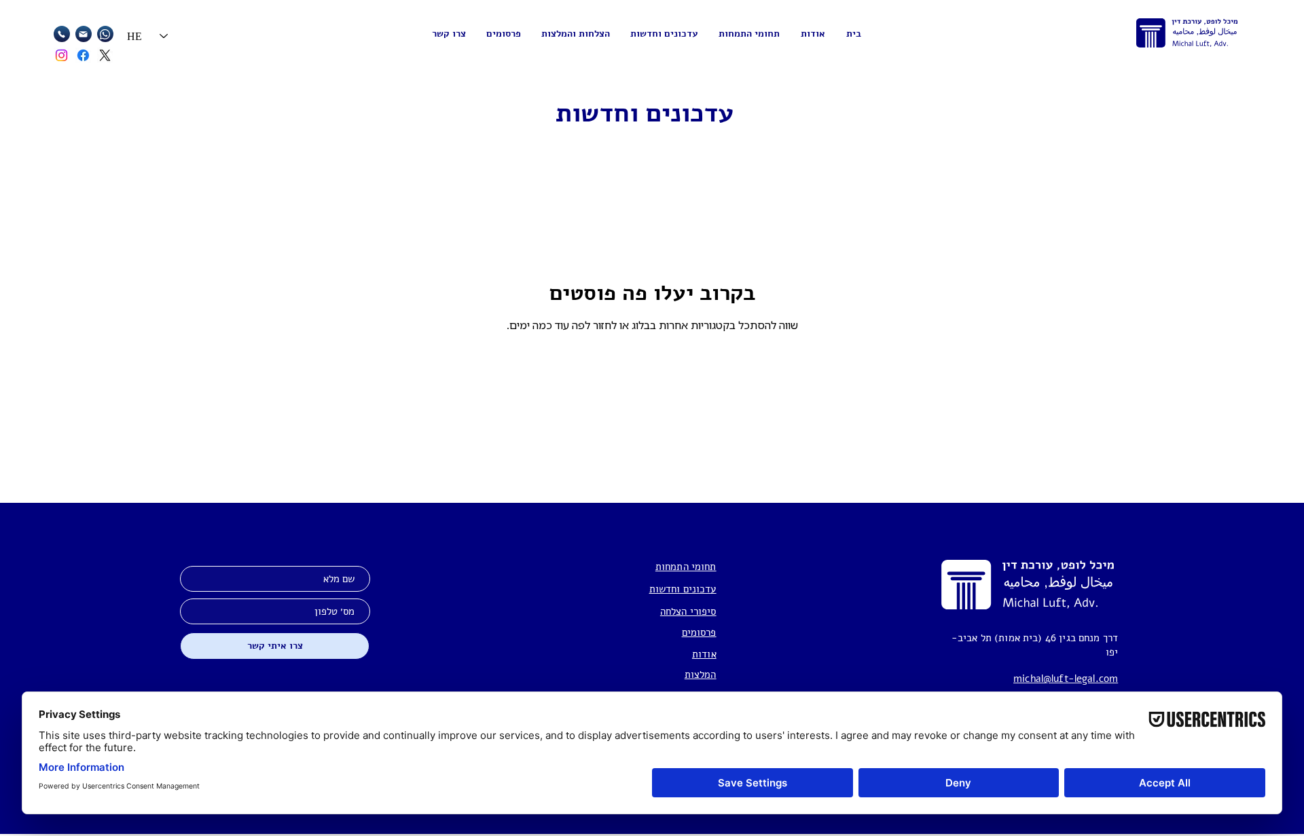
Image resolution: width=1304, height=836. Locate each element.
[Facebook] (83, 55)
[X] (105, 55)
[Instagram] (61, 55)
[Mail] (62, 34)
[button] (749, 33)
